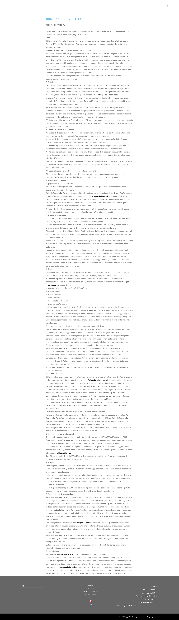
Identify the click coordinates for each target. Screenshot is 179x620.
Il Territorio (91, 594)
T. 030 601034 (150, 599)
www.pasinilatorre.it (100, 196)
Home (90, 585)
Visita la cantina (90, 591)
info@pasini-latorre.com (108, 95)
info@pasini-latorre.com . (65, 453)
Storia (91, 588)
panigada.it (152, 617)
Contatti (91, 597)
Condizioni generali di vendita (126, 606)
